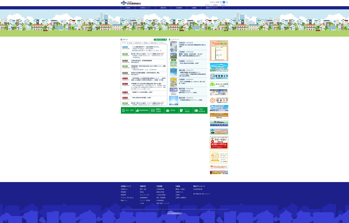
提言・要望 (129, 110)
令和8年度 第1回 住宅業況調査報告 (141, 60)
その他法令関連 (161, 195)
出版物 (194, 8)
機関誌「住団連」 (158, 110)
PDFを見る (134, 62)
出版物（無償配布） (181, 197)
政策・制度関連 (161, 197)
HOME (128, 8)
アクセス (207, 5)
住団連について (145, 8)
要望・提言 (143, 189)
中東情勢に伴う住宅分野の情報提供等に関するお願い (146, 83)
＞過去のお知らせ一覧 (160, 39)
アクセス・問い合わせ (127, 197)
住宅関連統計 (160, 200)
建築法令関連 (160, 192)
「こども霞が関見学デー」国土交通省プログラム (145, 47)
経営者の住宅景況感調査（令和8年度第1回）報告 (145, 73)
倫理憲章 (123, 195)
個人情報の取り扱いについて (201, 194)
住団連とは (124, 189)
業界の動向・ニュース (163, 203)
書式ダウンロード (212, 8)
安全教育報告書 (197, 189)
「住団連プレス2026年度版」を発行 (141, 92)
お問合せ (215, 5)
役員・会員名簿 (202, 110)
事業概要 (123, 192)
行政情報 (179, 8)
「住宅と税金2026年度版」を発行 (141, 97)
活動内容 (163, 8)
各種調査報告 (144, 110)
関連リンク (124, 200)
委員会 (173, 110)
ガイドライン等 (144, 195)
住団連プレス (179, 192)
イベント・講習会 (187, 110)
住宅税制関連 (160, 189)
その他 (142, 203)
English (223, 5)
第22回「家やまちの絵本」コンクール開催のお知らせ (146, 54)
